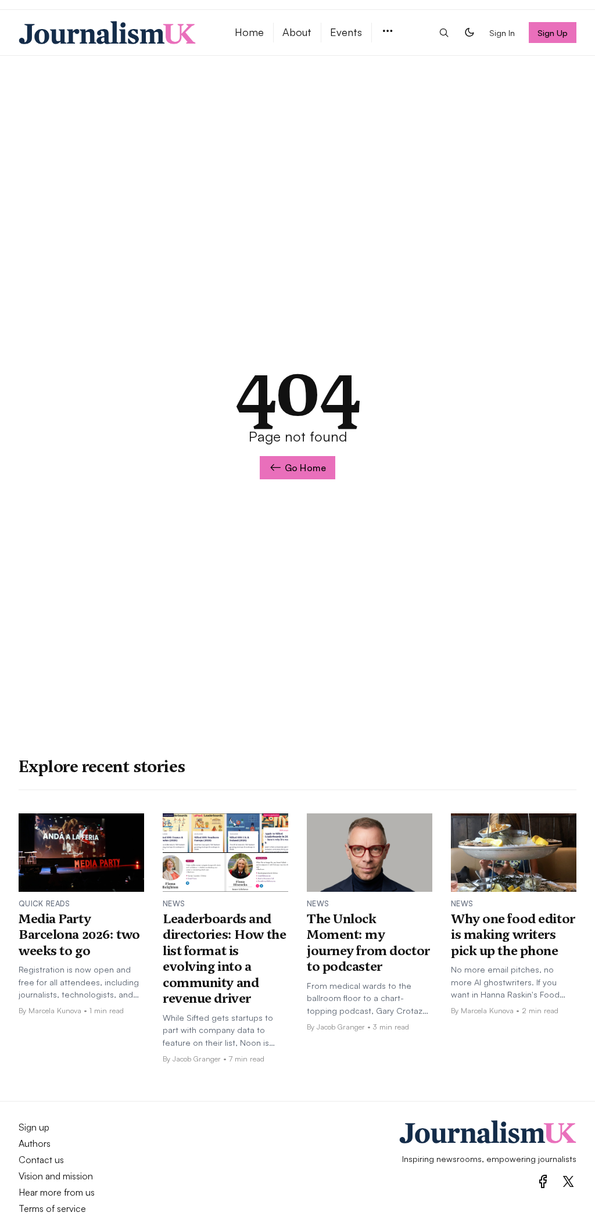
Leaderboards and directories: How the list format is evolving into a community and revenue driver (224, 958)
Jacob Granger (197, 1058)
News (174, 903)
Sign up (34, 1127)
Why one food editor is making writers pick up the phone (513, 934)
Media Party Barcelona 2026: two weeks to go (79, 934)
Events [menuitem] (346, 32)
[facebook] (543, 1181)
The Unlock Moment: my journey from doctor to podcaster (368, 942)
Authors (35, 1143)
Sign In (502, 32)
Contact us (41, 1159)
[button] (387, 32)
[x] (568, 1181)
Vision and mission (56, 1176)
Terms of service (52, 1208)
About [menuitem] (296, 32)
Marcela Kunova (54, 1010)
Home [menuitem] (249, 32)
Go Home (305, 468)
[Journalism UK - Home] (113, 32)
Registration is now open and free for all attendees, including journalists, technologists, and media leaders (79, 982)
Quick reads (44, 903)
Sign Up (552, 32)
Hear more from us (57, 1192)
